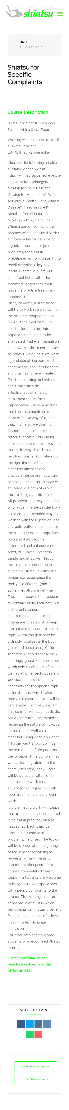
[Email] (38, 1034)
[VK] (47, 1024)
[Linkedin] (38, 1024)
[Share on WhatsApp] (30, 1034)
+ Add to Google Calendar (35, 1066)
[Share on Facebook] (21, 1024)
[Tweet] (30, 1024)
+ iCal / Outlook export (35, 1079)
